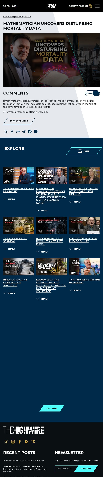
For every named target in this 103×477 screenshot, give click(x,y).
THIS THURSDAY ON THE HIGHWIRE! (18, 190)
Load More (51, 408)
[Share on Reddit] (30, 131)
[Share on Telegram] (24, 131)
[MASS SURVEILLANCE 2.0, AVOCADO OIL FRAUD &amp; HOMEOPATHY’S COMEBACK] (51, 266)
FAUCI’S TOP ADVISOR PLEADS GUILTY (83, 240)
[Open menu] (97, 6)
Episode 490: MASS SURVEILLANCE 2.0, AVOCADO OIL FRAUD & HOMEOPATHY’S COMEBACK (51, 286)
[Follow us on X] (6, 442)
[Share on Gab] (18, 131)
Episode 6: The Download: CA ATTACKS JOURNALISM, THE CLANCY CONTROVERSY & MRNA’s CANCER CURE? (51, 195)
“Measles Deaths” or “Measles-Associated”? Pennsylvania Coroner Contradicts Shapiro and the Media (25, 469)
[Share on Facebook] (12, 131)
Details (11, 199)
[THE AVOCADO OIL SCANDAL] (18, 225)
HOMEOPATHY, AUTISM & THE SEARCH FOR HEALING (83, 191)
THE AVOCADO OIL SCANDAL (15, 240)
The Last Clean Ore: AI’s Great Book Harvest (23, 461)
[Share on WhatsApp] (36, 131)
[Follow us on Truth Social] (33, 442)
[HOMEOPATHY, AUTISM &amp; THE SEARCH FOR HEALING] (84, 175)
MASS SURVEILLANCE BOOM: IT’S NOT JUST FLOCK (49, 241)
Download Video (19, 121)
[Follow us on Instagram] (13, 442)
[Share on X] (6, 131)
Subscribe (86, 469)
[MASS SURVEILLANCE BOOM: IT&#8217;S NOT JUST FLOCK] (51, 225)
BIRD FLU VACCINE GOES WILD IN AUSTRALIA (15, 283)
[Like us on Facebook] (20, 442)
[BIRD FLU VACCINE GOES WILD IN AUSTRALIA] (18, 266)
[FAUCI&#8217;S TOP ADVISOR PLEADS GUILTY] (84, 225)
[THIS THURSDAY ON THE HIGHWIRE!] (18, 175)
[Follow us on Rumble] (26, 442)
